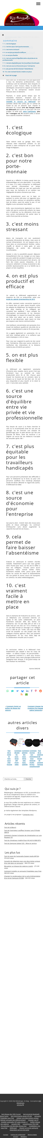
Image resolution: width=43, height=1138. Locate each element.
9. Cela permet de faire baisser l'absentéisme (18, 69)
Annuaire (15, 1136)
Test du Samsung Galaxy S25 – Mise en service (20, 843)
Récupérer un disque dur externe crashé (18, 866)
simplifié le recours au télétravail (20, 102)
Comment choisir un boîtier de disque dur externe (13, 708)
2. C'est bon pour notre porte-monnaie (16, 47)
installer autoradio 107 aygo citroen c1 (14, 1122)
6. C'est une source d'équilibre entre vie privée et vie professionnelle (20, 59)
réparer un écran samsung (28, 1128)
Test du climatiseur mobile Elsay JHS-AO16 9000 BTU (22, 840)
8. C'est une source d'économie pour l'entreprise (19, 66)
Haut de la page (11, 75)
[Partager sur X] (17, 691)
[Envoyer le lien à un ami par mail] (26, 694)
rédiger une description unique (27, 1118)
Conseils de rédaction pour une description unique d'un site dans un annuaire (22, 862)
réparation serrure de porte (19, 1130)
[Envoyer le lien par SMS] (12, 691)
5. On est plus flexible (10, 55)
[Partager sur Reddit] (40, 691)
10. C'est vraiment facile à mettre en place (17, 72)
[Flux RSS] (22, 694)
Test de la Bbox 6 (10, 827)
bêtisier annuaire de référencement (13, 1120)
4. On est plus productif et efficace (14, 52)
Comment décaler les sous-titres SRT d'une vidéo (17, 758)
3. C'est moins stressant (11, 49)
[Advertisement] (12, 916)
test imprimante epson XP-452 (21, 1116)
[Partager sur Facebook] (31, 691)
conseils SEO (15, 1124)
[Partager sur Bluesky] (22, 691)
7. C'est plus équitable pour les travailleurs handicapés (21, 63)
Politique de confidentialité (18, 1134)
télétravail (13, 1128)
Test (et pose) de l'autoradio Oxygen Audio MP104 (21, 856)
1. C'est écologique (9, 44)
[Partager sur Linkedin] (27, 691)
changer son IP (33, 1120)
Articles (20, 1105)
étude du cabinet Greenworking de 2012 (20, 299)
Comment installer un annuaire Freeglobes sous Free (22, 871)
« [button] (13, 708)
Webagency (24, 1136)
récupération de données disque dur (14, 1126)
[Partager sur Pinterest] (36, 691)
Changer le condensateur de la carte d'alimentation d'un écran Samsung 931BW (22, 877)
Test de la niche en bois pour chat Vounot (9, 758)
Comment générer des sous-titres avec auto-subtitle (25, 758)
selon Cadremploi (29, 111)
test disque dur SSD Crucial (11, 1114)
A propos (5, 1134)
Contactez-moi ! (28, 815)
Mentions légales (32, 1134)
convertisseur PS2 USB (30, 1124)
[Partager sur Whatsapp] (7, 691)
